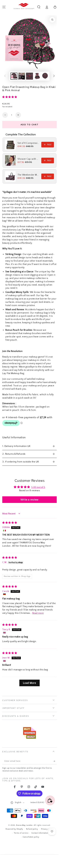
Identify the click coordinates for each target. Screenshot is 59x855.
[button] (39, 7)
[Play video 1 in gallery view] (21, 76)
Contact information (39, 833)
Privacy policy (47, 829)
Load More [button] (29, 682)
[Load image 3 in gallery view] (37, 76)
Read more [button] (38, 613)
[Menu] (4, 7)
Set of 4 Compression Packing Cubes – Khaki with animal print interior (28, 143)
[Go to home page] (24, 7)
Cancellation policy (31, 837)
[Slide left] (5, 76)
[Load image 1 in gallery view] (13, 76)
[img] (9, 522)
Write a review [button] (29, 499)
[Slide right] (53, 76)
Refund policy (32, 829)
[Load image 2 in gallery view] (29, 76)
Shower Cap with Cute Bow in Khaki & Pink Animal (28, 159)
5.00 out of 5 (38, 487)
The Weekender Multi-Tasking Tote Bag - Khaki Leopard (28, 175)
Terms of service (21, 833)
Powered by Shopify (14, 829)
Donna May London (24, 825)
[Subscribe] (55, 761)
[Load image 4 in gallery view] (45, 76)
